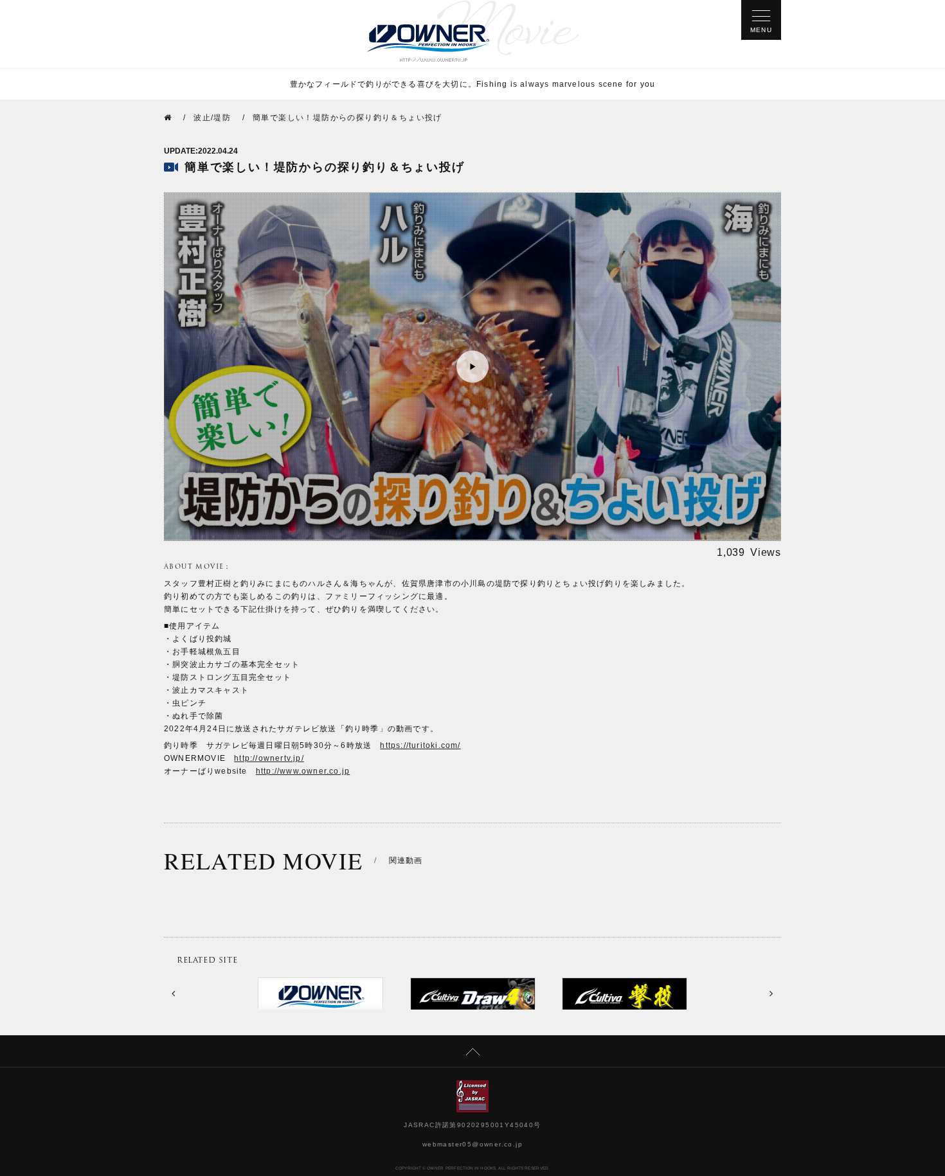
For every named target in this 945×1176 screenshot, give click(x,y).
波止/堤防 (212, 117)
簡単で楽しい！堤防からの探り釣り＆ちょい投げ (347, 117)
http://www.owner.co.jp (303, 771)
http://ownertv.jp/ (269, 758)
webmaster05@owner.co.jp (472, 1144)
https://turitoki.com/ (420, 745)
